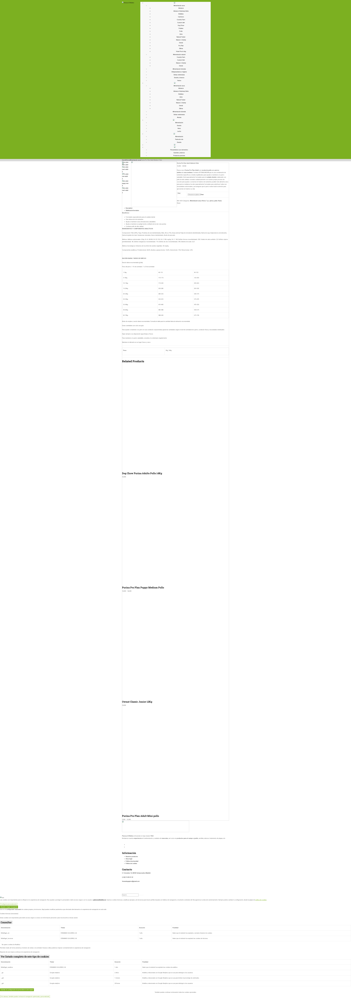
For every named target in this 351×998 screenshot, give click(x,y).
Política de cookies (131, 863)
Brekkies (181, 14)
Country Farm (181, 19)
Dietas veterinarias (179, 75)
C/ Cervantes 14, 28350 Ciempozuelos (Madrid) (136, 873)
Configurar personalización (9, 904)
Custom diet (181, 22)
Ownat (181, 43)
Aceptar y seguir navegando (9, 907)
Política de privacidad (132, 861)
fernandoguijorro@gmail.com (131, 881)
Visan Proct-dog (181, 51)
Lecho (179, 131)
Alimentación (179, 122)
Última (181, 48)
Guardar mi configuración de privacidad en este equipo (17, 989)
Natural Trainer (181, 37)
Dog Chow (181, 25)
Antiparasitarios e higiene (179, 72)
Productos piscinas (179, 155)
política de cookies (261, 900)
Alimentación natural (179, 54)
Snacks (179, 125)
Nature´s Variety (181, 40)
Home (124, 160)
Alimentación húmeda (179, 69)
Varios (179, 80)
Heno (179, 128)
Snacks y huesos (179, 77)
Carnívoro (181, 17)
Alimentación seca (179, 5)
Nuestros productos (132, 856)
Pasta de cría (179, 139)
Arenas (179, 117)
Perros (128, 160)
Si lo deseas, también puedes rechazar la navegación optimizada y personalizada (25, 996)
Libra (181, 34)
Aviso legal (129, 859)
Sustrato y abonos (179, 153)
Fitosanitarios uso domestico (179, 150)
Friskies (181, 28)
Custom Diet (181, 60)
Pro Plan (181, 45)
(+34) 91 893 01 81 (127, 877)
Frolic (181, 31)
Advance (181, 8)
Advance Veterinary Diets (181, 11)
